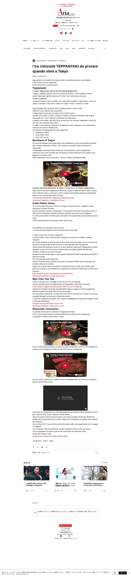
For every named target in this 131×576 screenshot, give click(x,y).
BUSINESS (82, 48)
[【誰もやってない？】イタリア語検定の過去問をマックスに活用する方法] (65, 473)
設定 (115, 573)
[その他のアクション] (97, 61)
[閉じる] (129, 573)
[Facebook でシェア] (33, 447)
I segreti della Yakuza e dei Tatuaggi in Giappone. (36, 484)
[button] (35, 41)
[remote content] (65, 174)
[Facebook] (66, 33)
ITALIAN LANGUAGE (39, 48)
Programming (52, 48)
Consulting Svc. (37, 440)
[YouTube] (71, 33)
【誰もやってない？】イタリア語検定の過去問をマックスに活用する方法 (65, 485)
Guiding (51, 440)
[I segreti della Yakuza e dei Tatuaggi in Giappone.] (36, 473)
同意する (122, 573)
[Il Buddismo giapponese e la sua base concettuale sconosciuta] (94, 473)
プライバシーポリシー (22, 574)
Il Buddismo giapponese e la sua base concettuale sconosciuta (94, 484)
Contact (45, 440)
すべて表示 (104, 462)
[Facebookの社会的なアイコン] (61, 536)
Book (73, 48)
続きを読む (91, 48)
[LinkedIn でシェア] (42, 447)
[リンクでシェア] (46, 447)
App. (67, 48)
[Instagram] (61, 33)
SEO (61, 48)
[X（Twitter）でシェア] (38, 447)
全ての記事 (27, 48)
